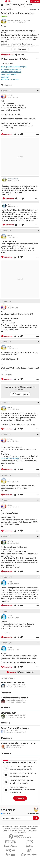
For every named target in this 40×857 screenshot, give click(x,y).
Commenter (8, 134)
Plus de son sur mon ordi (9, 79)
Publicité (30, 826)
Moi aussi (21, 55)
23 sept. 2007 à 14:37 (13, 584)
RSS (16, 830)
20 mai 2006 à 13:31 (13, 237)
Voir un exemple (33, 814)
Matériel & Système (18, 5)
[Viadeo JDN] (29, 850)
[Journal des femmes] (10, 841)
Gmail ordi (4, 77)
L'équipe (16, 826)
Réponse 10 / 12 (6, 577)
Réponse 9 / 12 (6, 536)
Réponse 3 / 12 (6, 301)
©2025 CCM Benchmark (20, 832)
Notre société (23, 826)
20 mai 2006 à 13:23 (13, 180)
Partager (25, 59)
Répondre (12, 672)
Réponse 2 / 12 (6, 231)
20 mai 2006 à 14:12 (13, 482)
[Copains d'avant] (10, 850)
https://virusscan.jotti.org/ (10, 458)
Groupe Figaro (32, 830)
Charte (12, 830)
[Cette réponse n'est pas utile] (21, 134)
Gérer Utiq (6, 830)
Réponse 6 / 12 (6, 434)
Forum (7, 5)
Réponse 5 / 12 (6, 403)
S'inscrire (20, 798)
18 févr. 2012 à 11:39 (19, 22)
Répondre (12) (8, 55)
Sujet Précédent (8, 9)
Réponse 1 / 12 (6, 90)
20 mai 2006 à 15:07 (13, 507)
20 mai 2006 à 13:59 (13, 441)
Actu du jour (6, 814)
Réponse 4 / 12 (6, 342)
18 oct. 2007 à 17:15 (12, 618)
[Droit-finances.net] (29, 846)
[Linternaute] (10, 846)
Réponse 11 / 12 (6, 611)
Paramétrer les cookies (30, 828)
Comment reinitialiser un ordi (11, 72)
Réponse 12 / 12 (6, 643)
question (36, 1)
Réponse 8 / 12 (6, 500)
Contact (35, 826)
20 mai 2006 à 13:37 (13, 348)
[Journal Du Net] (29, 841)
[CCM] (8, 1)
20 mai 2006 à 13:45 (13, 409)
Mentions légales (22, 830)
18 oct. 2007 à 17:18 (12, 650)
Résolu (5, 16)
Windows (29, 5)
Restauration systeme (8, 74)
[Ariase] (10, 854)
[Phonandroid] (29, 854)
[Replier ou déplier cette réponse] (38, 90)
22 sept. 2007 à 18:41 (13, 543)
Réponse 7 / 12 (6, 475)
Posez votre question (11, 59)
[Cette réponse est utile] (15, 134)
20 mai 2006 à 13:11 (13, 97)
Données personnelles (17, 828)
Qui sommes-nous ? (7, 826)
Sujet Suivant (33, 9)
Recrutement (7, 828)
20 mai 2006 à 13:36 (13, 308)
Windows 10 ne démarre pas (11, 69)
